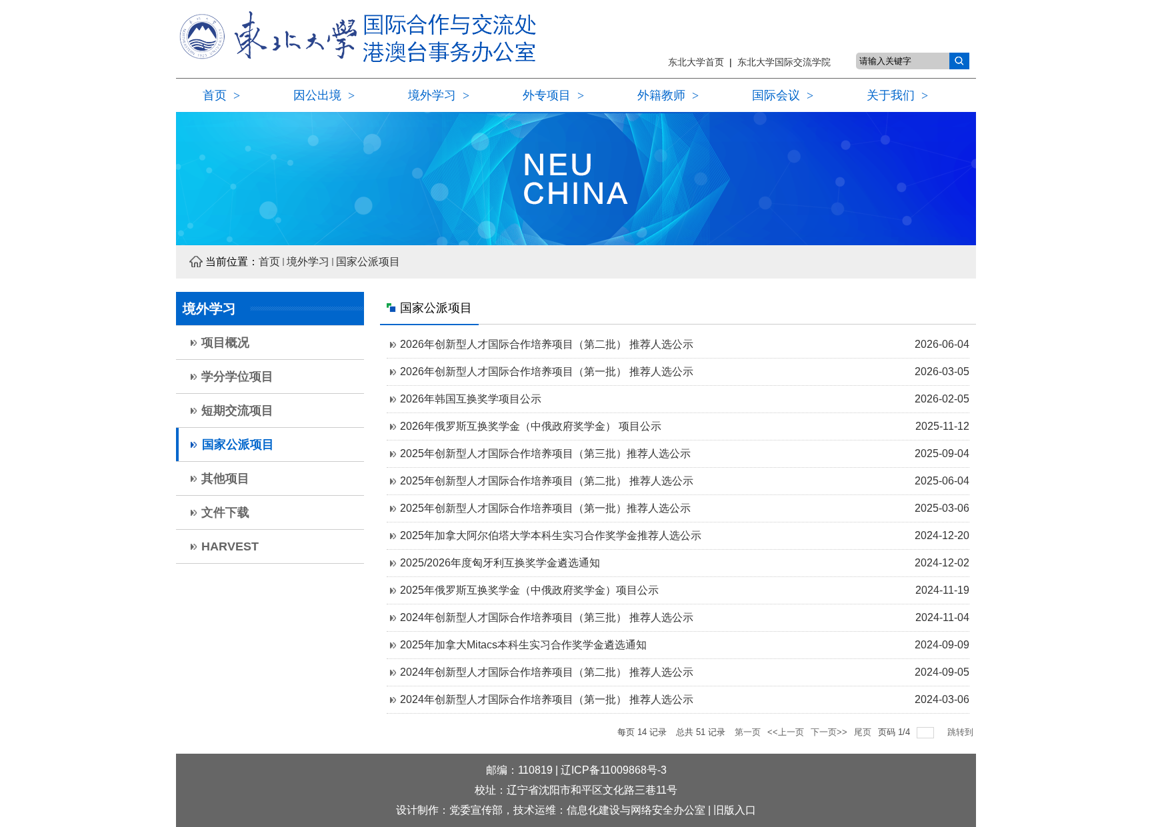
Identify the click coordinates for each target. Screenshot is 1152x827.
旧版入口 (734, 810)
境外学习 (308, 261)
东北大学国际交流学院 (784, 62)
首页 (269, 261)
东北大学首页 (698, 62)
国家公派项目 (368, 261)
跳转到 (961, 732)
